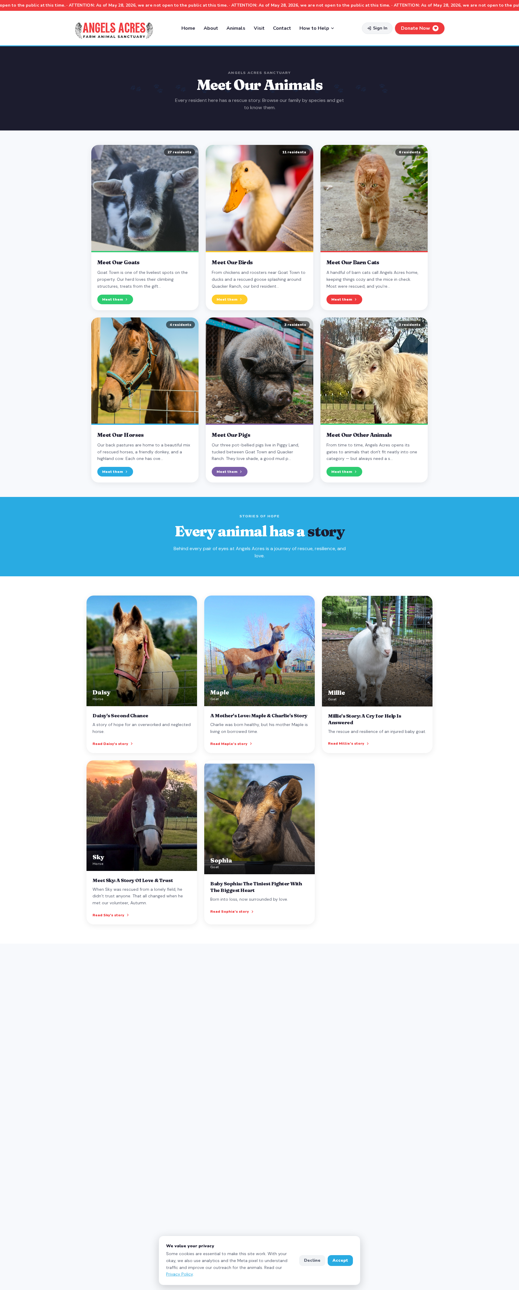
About (211, 28)
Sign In (380, 28)
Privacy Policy (179, 1274)
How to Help (314, 28)
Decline (312, 1260)
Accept (340, 1260)
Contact (282, 28)
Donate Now (415, 28)
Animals (235, 28)
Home (188, 28)
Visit (259, 28)
